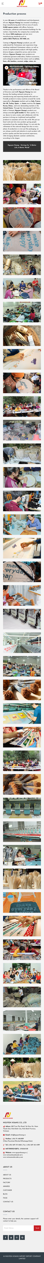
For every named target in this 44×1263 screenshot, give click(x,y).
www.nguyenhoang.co (19, 1152)
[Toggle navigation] (3, 3)
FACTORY (6, 1182)
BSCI (10, 39)
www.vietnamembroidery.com (13, 1157)
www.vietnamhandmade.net (12, 1155)
